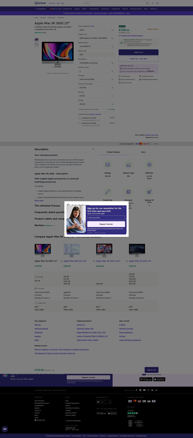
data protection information (111, 216)
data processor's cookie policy (92, 218)
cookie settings (80, 216)
